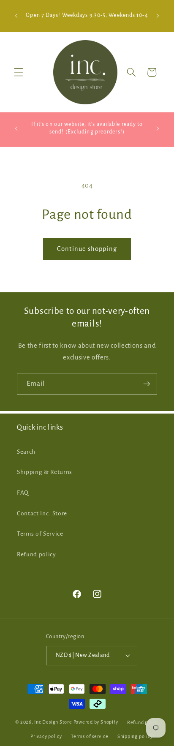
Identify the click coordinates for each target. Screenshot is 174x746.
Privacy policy (46, 736)
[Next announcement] (158, 16)
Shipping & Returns (44, 472)
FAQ (23, 493)
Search (26, 452)
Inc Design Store (53, 722)
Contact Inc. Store (42, 513)
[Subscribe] (146, 384)
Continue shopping (87, 248)
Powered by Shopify (95, 722)
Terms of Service (40, 534)
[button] (18, 72)
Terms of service (89, 736)
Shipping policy (135, 736)
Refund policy (36, 554)
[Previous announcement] (16, 16)
